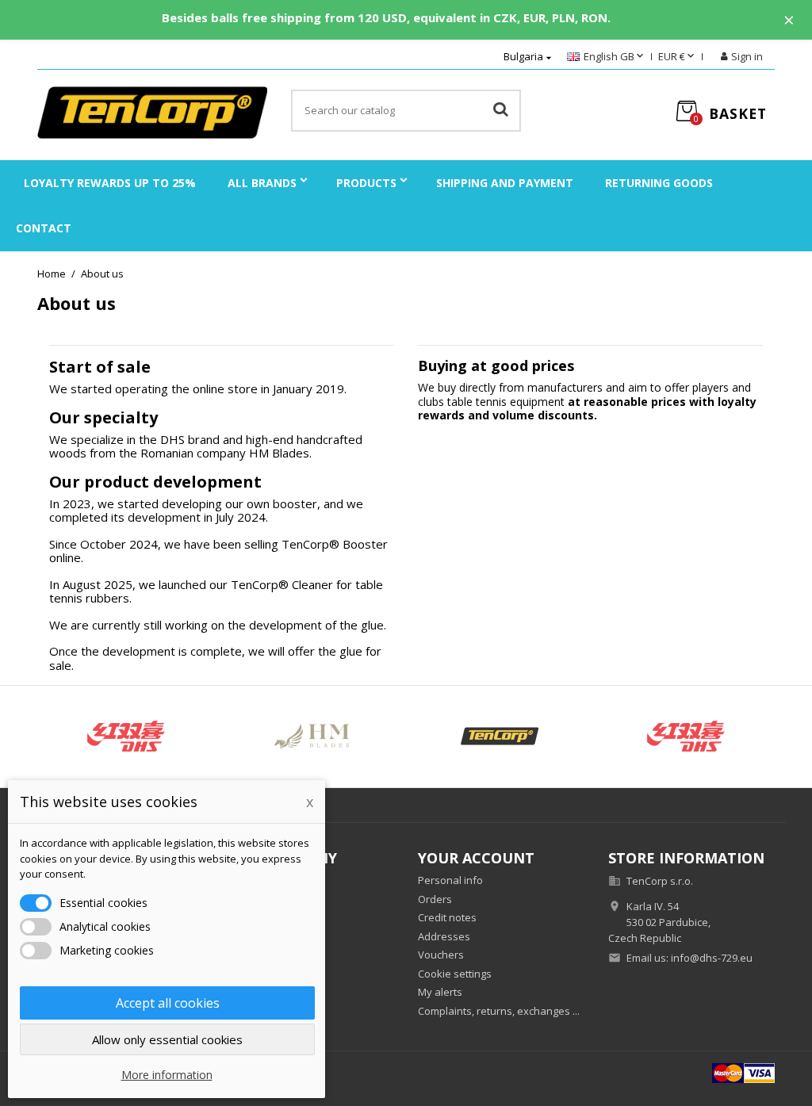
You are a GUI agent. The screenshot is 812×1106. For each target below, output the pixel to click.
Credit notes (447, 917)
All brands (262, 182)
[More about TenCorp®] (499, 736)
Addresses (444, 936)
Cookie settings (455, 973)
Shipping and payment (504, 182)
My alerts (440, 992)
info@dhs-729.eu (712, 958)
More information (167, 1074)
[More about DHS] (126, 736)
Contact (43, 227)
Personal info (450, 880)
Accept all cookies (168, 1003)
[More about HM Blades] (313, 736)
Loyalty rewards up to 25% (110, 182)
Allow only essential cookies (167, 1039)
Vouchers (441, 954)
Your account (476, 857)
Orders (435, 899)
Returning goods (659, 182)
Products (366, 182)
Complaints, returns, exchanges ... (499, 1011)
